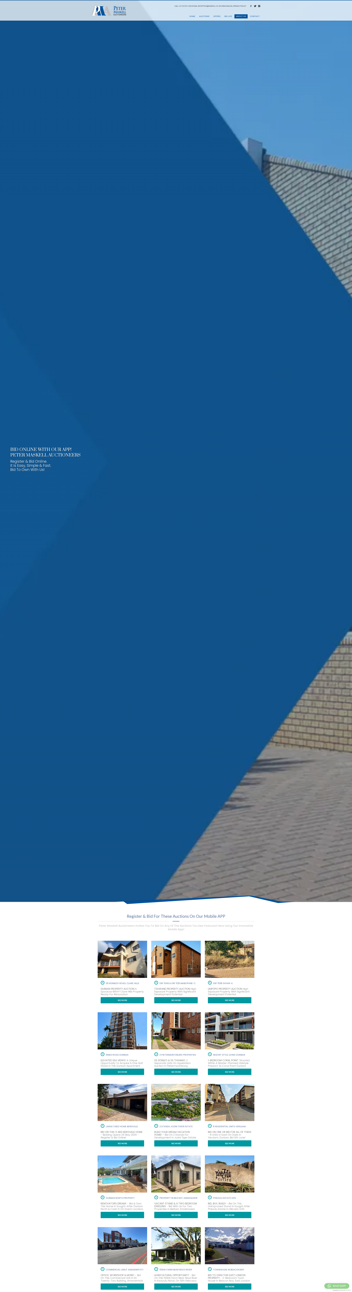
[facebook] (251, 6)
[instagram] (259, 6)
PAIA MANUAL (227, 6)
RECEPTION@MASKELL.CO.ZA (209, 6)
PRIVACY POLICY (240, 6)
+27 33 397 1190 (185, 6)
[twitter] (255, 6)
